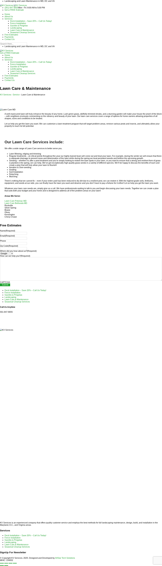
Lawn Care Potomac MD (16, 201)
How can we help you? (15, 256)
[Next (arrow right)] (6, 565)
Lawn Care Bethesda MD (16, 203)
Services (8, 19)
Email (7, 236)
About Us (9, 16)
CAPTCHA (5, 282)
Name (7, 231)
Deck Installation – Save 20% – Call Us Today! (31, 21)
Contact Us (10, 39)
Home (7, 14)
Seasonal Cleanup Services (22, 32)
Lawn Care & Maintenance (22, 30)
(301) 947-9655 (11, 8)
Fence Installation (18, 23)
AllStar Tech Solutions (65, 558)
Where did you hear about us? (18, 251)
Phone (3, 241)
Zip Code (9, 246)
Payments (9, 37)
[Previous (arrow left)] (2, 565)
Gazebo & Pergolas (19, 26)
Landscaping (16, 28)
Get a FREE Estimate (14, 10)
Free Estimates (11, 35)
